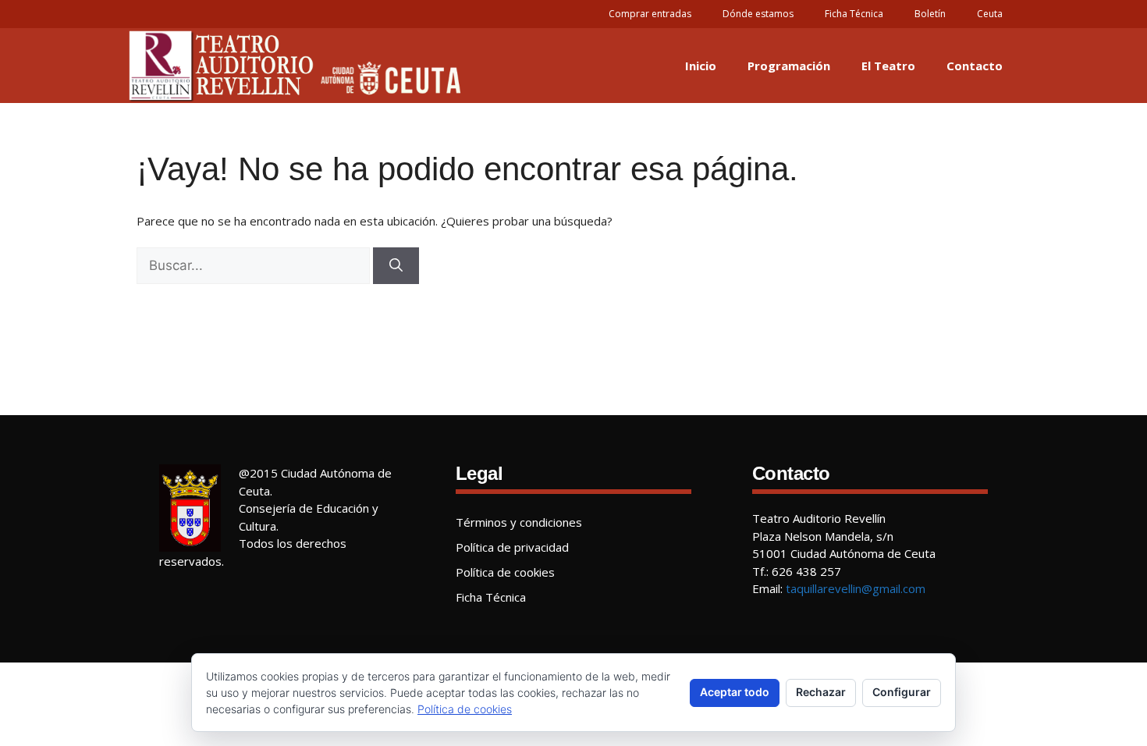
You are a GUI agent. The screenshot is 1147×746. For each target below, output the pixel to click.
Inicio (700, 65)
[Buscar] (396, 266)
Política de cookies (505, 572)
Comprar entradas (650, 13)
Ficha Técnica (854, 13)
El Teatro (888, 65)
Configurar (901, 691)
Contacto (974, 65)
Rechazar (821, 691)
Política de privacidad (512, 547)
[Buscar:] (253, 266)
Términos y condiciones (519, 522)
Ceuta (990, 13)
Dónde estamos (758, 13)
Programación (789, 65)
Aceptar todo (734, 691)
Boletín (930, 13)
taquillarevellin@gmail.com (855, 588)
